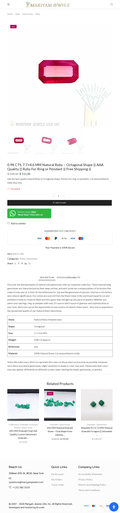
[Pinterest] (22, 263)
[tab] (46, 277)
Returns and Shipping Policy (92, 484)
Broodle (40, 507)
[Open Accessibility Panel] (114, 507)
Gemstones (27, 14)
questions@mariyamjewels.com (26, 482)
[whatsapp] (29, 263)
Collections (14, 424)
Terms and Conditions (89, 490)
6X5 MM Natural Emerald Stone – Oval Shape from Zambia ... (60, 431)
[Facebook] (18, 263)
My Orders (56, 479)
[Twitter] (15, 263)
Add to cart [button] (23, 406)
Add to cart (60, 203)
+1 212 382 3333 (21, 487)
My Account (57, 474)
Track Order (57, 484)
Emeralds (24, 424)
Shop (17, 14)
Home (10, 14)
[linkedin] (26, 263)
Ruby (37, 14)
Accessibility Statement (90, 474)
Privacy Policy (85, 479)
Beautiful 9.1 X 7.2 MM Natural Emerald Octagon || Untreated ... (96, 431)
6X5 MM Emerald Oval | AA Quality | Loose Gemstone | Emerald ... (23, 434)
